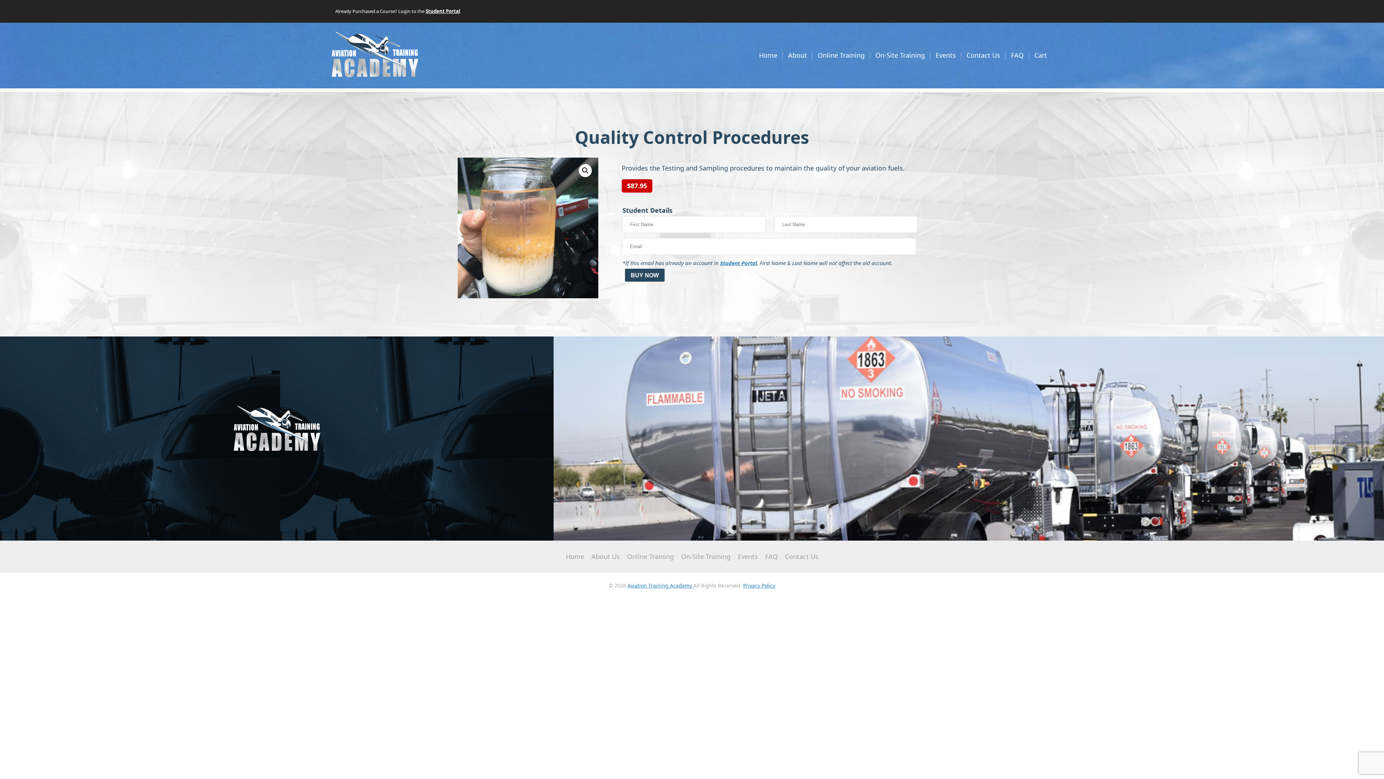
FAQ (1017, 55)
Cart (1040, 55)
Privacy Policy (759, 585)
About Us (605, 556)
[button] (585, 170)
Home (768, 55)
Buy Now (645, 275)
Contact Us (983, 55)
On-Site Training (900, 55)
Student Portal (738, 263)
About (797, 55)
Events (946, 55)
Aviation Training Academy (660, 585)
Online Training (841, 55)
